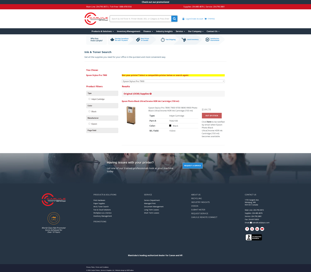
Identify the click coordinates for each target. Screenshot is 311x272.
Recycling (196, 198)
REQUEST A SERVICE (192, 165)
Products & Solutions (104, 195)
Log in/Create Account (194, 19)
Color (90, 106)
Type (89, 93)
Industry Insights (200, 202)
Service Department (152, 200)
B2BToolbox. (130, 270)
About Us (195, 195)
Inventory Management (102, 216)
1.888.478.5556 (125, 6)
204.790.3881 (219, 6)
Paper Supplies (99, 203)
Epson (94, 124)
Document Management (154, 206)
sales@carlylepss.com (260, 222)
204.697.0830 (253, 219)
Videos (194, 206)
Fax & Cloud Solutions (102, 210)
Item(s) (211, 18)
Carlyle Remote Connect (204, 217)
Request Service (199, 213)
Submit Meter (198, 210)
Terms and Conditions (102, 267)
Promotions (99, 222)
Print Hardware (99, 200)
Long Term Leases (151, 210)
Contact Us (250, 195)
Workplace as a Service (102, 213)
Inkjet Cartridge (98, 99)
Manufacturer (93, 118)
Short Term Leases (151, 213)
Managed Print (150, 203)
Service (148, 195)
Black (93, 112)
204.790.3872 (102, 6)
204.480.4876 (198, 6)
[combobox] (173, 81)
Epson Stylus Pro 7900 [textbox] (133, 81)
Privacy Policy (90, 267)
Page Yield (92, 130)
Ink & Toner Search (101, 206)
